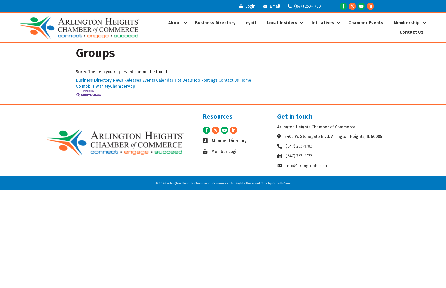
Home (245, 80)
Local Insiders (282, 22)
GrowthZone (281, 183)
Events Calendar (157, 80)
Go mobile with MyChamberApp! (106, 86)
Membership (407, 22)
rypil (251, 22)
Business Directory (215, 22)
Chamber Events (365, 22)
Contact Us (412, 32)
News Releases (127, 80)
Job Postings (206, 80)
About (174, 22)
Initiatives (323, 22)
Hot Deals (183, 80)
